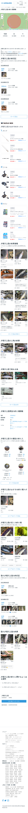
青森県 (11, 765)
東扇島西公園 (20, 787)
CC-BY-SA (26, 29)
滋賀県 (7, 774)
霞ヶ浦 (13, 788)
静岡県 (11, 773)
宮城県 (19, 765)
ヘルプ (7, 746)
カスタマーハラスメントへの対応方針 (14, 750)
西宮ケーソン (14, 795)
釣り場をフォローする (14, 701)
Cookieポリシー (9, 749)
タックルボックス (17, 737)
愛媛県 (11, 779)
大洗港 (7, 793)
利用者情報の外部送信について (13, 752)
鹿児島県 (12, 783)
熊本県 (15, 781)
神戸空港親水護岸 (14, 790)
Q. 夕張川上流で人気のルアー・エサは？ (12, 687)
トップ (7, 733)
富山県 (20, 769)
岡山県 (7, 778)
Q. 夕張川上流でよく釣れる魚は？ (10, 683)
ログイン (19, 740)
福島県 (15, 766)
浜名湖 (17, 788)
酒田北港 (12, 793)
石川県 (7, 771)
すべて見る (14, 116)
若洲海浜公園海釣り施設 (11, 791)
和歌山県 (12, 776)
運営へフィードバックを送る (12, 741)
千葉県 (19, 768)
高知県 (15, 779)
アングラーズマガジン (10, 740)
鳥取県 (16, 776)
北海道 (11, 417)
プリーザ (20, 53)
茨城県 (19, 766)
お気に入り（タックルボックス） (13, 738)
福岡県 (19, 779)
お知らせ (12, 761)
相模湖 (7, 787)
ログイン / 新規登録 (21, 3)
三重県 (19, 773)
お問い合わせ (20, 759)
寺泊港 (20, 791)
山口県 (15, 778)
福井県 (11, 771)
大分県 (19, 781)
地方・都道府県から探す (11, 735)
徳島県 (19, 778)
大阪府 (15, 774)
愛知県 (15, 773)
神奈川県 (12, 769)
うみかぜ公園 (13, 787)
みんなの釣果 (13, 733)
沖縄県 (16, 783)
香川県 (7, 779)
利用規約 (12, 746)
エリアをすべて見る (14, 516)
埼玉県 (15, 768)
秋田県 (7, 766)
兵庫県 (19, 774)
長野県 (19, 771)
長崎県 (11, 781)
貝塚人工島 (17, 793)
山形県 (11, 766)
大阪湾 (21, 788)
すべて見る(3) (14, 404)
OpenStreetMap (16, 29)
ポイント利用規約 (9, 754)
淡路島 (7, 790)
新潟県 (16, 769)
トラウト (10, 52)
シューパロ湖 (11, 69)
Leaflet (9, 29)
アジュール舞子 (9, 796)
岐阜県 (7, 773)
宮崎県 (7, 783)
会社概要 (17, 761)
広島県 (11, 778)
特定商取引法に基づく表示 (12, 755)
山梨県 (15, 771)
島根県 (20, 776)
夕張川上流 (11, 586)
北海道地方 (13, 415)
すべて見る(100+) (14, 334)
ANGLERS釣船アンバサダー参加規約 (14, 757)
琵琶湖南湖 (8, 788)
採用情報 (22, 761)
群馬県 (11, 768)
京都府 (11, 774)
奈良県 (7, 776)
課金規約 (21, 755)
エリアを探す (20, 733)
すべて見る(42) (14, 483)
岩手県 (15, 765)
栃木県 (7, 768)
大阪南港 (7, 795)
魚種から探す (8, 737)
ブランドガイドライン (10, 759)
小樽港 (15, 796)
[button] (2, 15)
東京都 (7, 769)
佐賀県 (7, 781)
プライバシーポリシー (10, 747)
